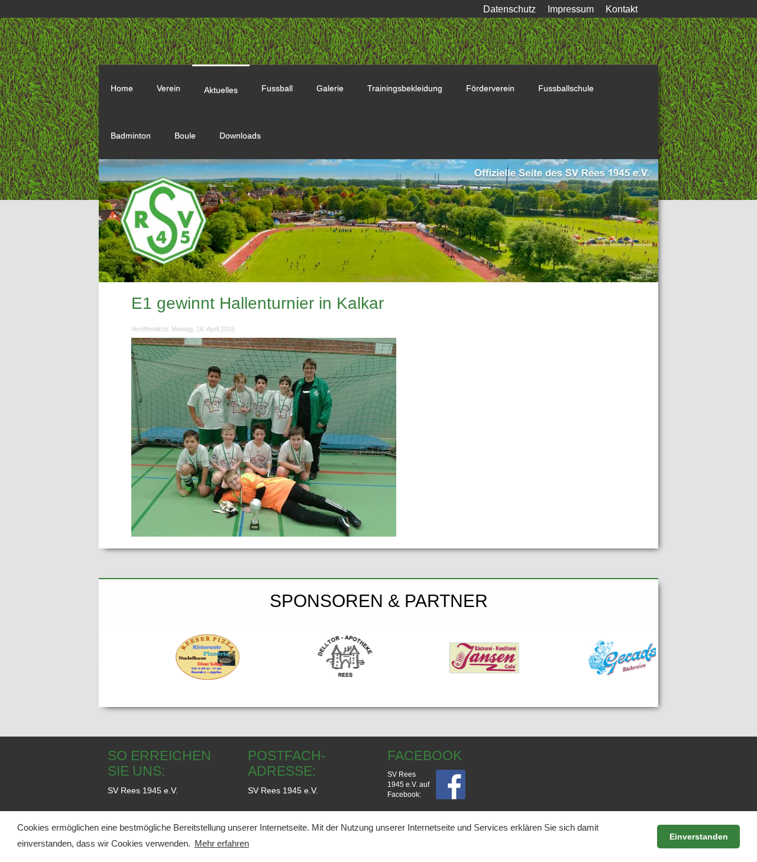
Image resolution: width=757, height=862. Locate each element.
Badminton (131, 135)
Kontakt (622, 9)
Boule (185, 135)
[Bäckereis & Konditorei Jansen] (448, 657)
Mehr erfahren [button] (222, 843)
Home (122, 88)
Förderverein (490, 88)
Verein (168, 88)
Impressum (571, 9)
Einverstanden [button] (698, 836)
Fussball (277, 88)
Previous (113, 652)
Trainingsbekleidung (404, 88)
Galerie (330, 88)
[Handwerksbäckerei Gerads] (587, 657)
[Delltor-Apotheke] (309, 657)
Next (644, 652)
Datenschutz (509, 9)
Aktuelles (221, 90)
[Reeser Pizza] (170, 657)
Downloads (240, 135)
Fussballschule (566, 88)
